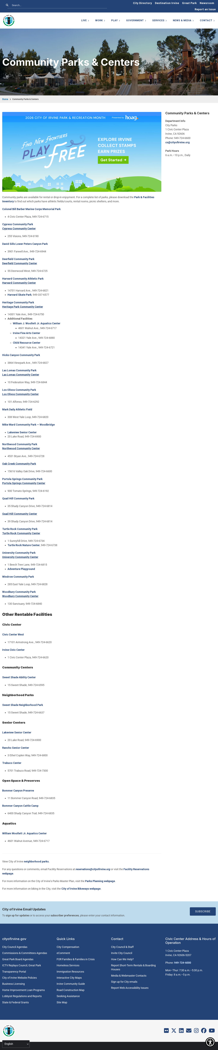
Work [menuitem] (100, 21)
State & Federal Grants (15, 1002)
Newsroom (207, 3)
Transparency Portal (14, 971)
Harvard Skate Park (20, 294)
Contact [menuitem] (207, 21)
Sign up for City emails (124, 981)
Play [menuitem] (115, 21)
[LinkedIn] (181, 1031)
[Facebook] (203, 1031)
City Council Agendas (14, 946)
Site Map (62, 1002)
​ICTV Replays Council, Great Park (21, 965)
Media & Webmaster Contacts (128, 975)
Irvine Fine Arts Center (26, 333)
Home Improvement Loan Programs (23, 990)
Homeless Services (68, 965)
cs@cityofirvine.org (177, 142)
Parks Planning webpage (100, 881)
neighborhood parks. (36, 861)
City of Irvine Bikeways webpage (81, 888)
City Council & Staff (122, 946)
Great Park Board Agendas (17, 959)
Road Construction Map (70, 990)
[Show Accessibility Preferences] (210, 1042)
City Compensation (68, 946)
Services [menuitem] (159, 21)
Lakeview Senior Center (22, 432)
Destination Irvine (167, 3)
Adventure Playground (21, 568)
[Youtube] (212, 1031)
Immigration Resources (70, 971)
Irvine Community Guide (71, 983)
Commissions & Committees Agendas (24, 953)
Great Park (189, 3)
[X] (173, 1031)
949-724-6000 (182, 962)
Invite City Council (121, 953)
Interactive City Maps (69, 977)
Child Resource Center (26, 342)
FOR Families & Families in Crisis (76, 959)
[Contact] (188, 1031)
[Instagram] (196, 1031)
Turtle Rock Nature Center (24, 545)
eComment (63, 953)
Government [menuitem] (136, 21)
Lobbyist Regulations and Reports (22, 996)
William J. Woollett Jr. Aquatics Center (37, 323)
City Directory (142, 3)
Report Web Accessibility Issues (129, 987)
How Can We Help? (122, 959)
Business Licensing (13, 983)
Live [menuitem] (85, 21)
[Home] (8, 20)
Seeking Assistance (68, 996)
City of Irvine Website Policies (19, 977)
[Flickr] (166, 1031)
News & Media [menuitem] (183, 21)
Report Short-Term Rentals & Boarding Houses (133, 967)
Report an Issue (205, 9)
